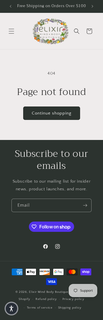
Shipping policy (70, 307)
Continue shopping (52, 113)
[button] (11, 31)
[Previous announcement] (10, 6)
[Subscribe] (85, 205)
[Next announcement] (92, 6)
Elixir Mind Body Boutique (48, 292)
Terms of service (40, 307)
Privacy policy (73, 299)
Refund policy (46, 299)
